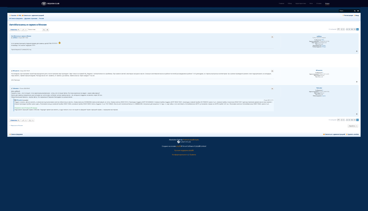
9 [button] (349, 29)
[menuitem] (19, 15)
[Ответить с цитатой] (272, 37)
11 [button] (354, 29)
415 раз (324, 46)
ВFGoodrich (319, 70)
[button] (338, 29)
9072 (322, 40)
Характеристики (300, 3)
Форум (327, 3)
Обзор (290, 3)
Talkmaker (319, 88)
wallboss (319, 36)
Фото (311, 3)
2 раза (324, 96)
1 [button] (343, 29)
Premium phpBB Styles (191, 140)
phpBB (178, 146)
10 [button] (352, 29)
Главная (281, 3)
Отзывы (319, 3)
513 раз (323, 45)
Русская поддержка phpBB (183, 150)
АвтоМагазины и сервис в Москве (28, 24)
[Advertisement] (184, 60)
